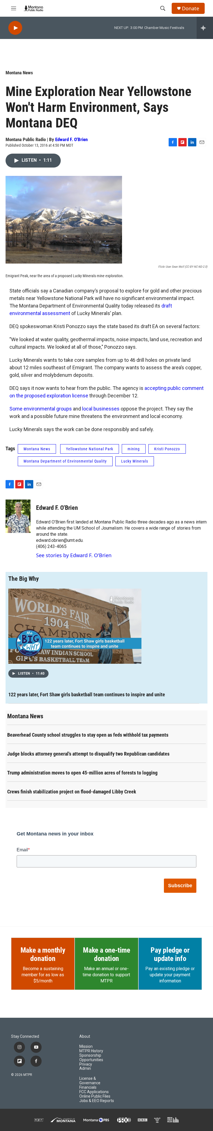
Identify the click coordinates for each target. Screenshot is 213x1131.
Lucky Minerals (134, 461)
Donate (190, 8)
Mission (86, 1046)
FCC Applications (94, 1092)
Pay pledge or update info (170, 954)
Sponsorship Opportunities (91, 1057)
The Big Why (23, 578)
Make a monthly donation (43, 954)
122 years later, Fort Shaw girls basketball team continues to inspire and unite (86, 694)
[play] (15, 28)
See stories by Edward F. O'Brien (73, 555)
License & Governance (89, 1080)
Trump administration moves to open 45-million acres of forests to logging (82, 773)
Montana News (19, 72)
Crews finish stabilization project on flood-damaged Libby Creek (71, 792)
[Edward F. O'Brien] (18, 516)
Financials (88, 1087)
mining (134, 449)
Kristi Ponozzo (167, 449)
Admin (85, 1068)
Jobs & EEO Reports (96, 1101)
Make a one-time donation (106, 954)
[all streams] (205, 28)
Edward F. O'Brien (71, 139)
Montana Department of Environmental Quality (65, 461)
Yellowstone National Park (89, 449)
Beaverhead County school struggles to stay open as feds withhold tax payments (87, 735)
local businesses (101, 409)
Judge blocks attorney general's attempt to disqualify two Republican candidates (88, 754)
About (84, 1036)
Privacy (85, 1064)
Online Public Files (94, 1096)
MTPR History (91, 1051)
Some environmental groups (40, 409)
